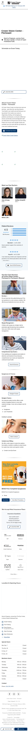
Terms (5, 495)
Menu (2, 3)
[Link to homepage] (14, 2)
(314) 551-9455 (9, 686)
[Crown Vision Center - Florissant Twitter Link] (18, 694)
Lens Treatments (8, 411)
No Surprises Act (20, 719)
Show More (6, 260)
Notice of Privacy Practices (9, 720)
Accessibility (16, 717)
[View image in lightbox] (10, 135)
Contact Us (9, 717)
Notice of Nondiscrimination (9, 719)
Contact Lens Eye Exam (10, 450)
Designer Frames (6, 398)
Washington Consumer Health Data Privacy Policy (13, 722)
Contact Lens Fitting (7, 441)
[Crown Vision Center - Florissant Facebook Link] (9, 694)
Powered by (11, 713)
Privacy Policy (20, 720)
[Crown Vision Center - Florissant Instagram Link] (14, 694)
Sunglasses (7, 409)
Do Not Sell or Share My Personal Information (14, 724)
